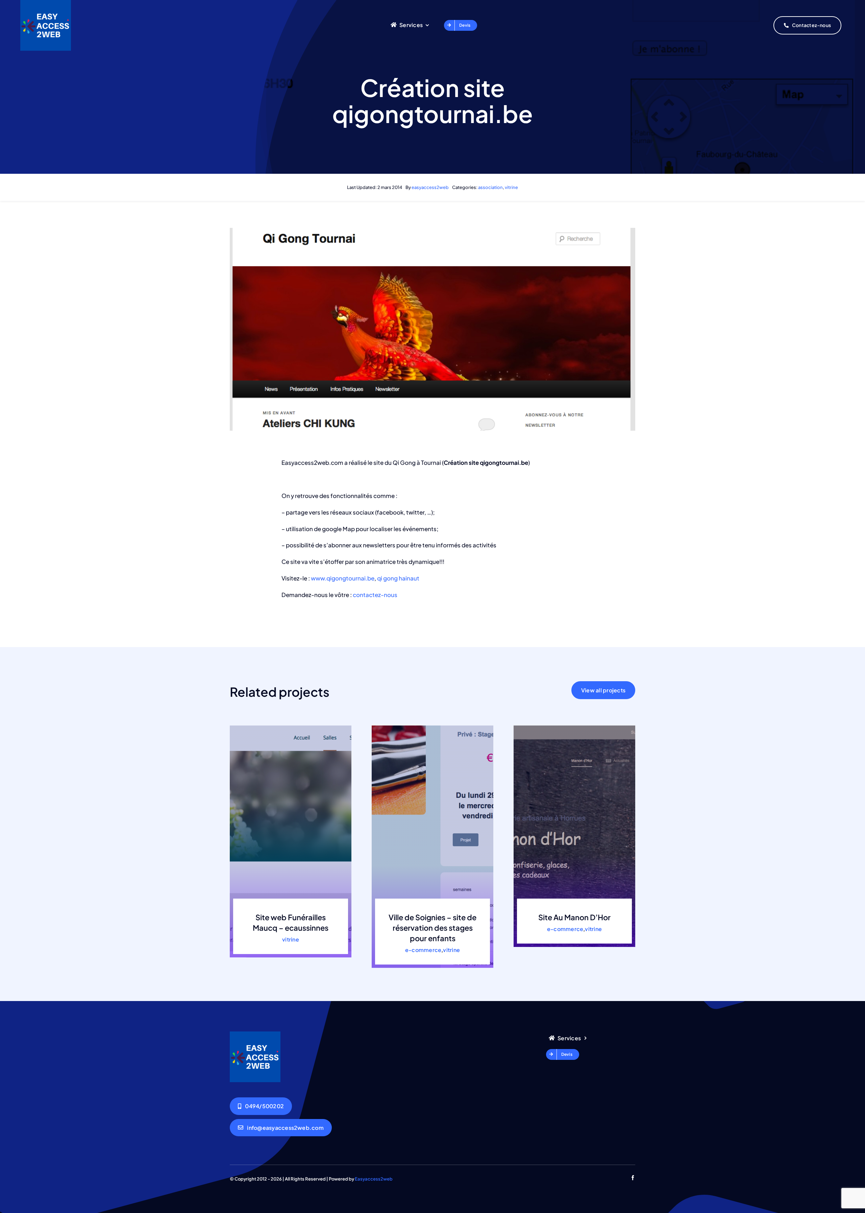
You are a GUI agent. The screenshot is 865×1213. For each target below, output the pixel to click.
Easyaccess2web (374, 1179)
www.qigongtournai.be (342, 578)
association (490, 187)
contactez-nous (375, 594)
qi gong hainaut (398, 578)
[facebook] (632, 1177)
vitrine (511, 187)
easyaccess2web (430, 187)
